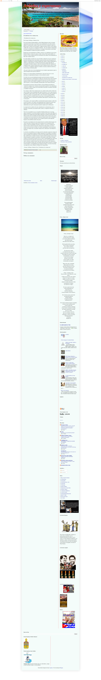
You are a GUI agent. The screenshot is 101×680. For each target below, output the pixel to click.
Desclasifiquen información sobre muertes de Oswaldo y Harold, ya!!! (68, 452)
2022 (62, 93)
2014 (62, 107)
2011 (62, 112)
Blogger (61, 667)
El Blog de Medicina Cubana (66, 435)
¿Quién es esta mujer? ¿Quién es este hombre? (70, 343)
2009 (62, 115)
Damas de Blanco (64, 486)
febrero (63, 89)
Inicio (41, 180)
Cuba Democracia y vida (65, 482)
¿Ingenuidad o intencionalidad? (70, 382)
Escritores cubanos (64, 489)
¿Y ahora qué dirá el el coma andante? (70, 376)
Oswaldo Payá (63, 450)
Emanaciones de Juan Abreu (65, 487)
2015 (62, 105)
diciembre (64, 62)
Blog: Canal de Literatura (65, 477)
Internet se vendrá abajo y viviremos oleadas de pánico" (70, 363)
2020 (62, 97)
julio (63, 81)
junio (63, 82)
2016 (62, 103)
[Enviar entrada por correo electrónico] (40, 149)
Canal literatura (63, 479)
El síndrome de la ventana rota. (67, 77)
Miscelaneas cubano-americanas (66, 141)
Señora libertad (67, 350)
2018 (62, 100)
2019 (62, 98)
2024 (62, 59)
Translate (31, 31)
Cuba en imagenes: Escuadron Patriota (67, 339)
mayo (63, 84)
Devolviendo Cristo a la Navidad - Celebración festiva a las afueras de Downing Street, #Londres (68, 447)
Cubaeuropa (63, 484)
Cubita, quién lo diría (65, 72)
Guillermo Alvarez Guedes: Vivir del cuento (69, 79)
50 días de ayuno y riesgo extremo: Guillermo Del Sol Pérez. (67, 437)
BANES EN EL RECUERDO (66, 455)
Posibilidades (64, 70)
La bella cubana (64, 75)
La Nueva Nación (64, 492)
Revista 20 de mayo (64, 496)
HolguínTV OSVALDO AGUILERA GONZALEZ (67, 457)
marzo (63, 88)
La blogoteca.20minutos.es (65, 490)
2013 (62, 108)
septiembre (64, 67)
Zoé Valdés (63, 497)
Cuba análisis (63, 480)
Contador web (61, 420)
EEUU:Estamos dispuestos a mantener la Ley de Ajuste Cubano (71, 357)
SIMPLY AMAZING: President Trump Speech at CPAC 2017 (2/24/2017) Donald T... (70, 371)
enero (63, 91)
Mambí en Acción (64, 445)
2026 (62, 56)
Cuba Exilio (63, 483)
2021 (62, 95)
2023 (62, 61)
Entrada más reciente (27, 180)
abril (63, 86)
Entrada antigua (54, 180)
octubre (63, 66)
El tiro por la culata (65, 74)
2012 (62, 110)
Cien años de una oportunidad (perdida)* (68, 432)
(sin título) (67, 334)
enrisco (62, 431)
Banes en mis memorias (65, 390)
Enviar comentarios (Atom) (32, 182)
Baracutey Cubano (64, 424)
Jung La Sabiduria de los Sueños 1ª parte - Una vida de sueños (68, 462)
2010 (62, 114)
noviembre (64, 64)
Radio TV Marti (63, 495)
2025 (62, 57)
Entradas (62, 470)
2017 (62, 102)
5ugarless (51, 667)
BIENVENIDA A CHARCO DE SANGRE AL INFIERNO (68, 442)
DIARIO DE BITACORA (65, 465)
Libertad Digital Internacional (66, 493)
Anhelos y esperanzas (42, 5)
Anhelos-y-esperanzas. (65, 140)
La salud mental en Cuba (65, 325)
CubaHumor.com (64, 440)
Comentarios (63, 472)
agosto (63, 69)
